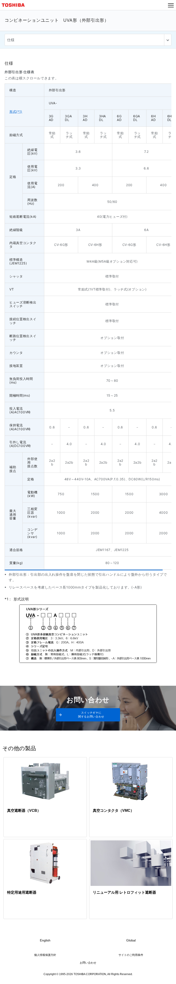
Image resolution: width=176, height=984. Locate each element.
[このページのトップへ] (167, 977)
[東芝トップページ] (15, 5)
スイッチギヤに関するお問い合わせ (91, 714)
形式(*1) (15, 111)
